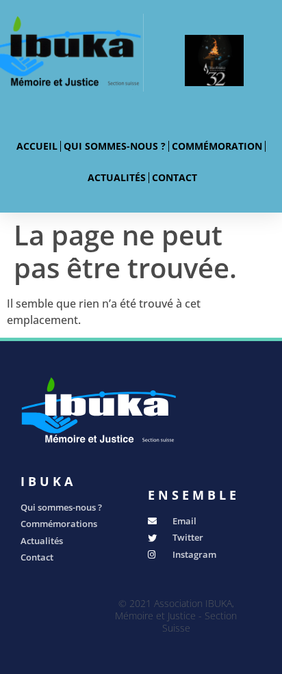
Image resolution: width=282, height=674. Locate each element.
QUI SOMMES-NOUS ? (115, 145)
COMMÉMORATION (217, 145)
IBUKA (48, 481)
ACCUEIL (36, 145)
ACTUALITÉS (117, 177)
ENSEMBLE (194, 495)
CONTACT (174, 177)
